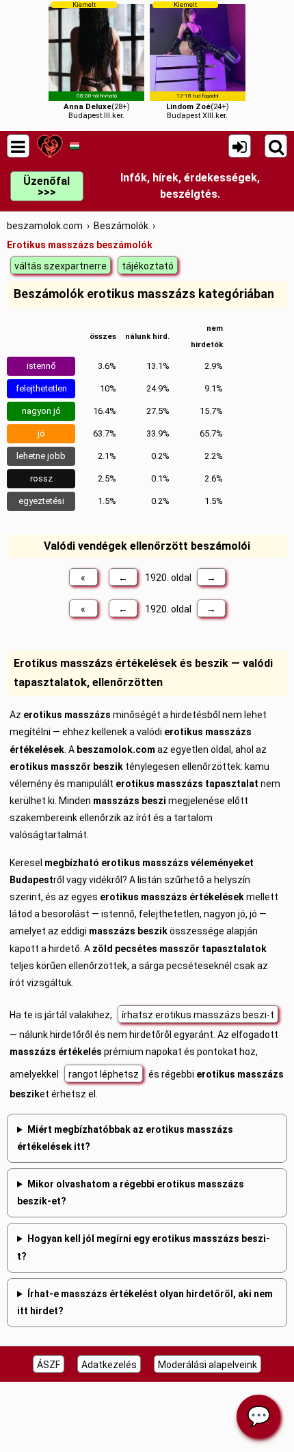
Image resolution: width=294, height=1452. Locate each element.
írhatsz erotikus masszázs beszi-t (198, 1014)
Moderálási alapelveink (207, 1364)
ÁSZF (48, 1364)
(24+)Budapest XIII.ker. (197, 60)
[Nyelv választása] (74, 146)
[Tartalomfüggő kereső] (276, 146)
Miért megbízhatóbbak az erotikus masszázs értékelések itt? (125, 1138)
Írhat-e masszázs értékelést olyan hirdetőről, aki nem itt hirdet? (145, 1302)
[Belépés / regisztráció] (239, 146)
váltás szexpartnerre (60, 266)
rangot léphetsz (103, 1074)
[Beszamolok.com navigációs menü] (18, 146)
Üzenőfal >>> (46, 186)
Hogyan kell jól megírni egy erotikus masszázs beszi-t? (143, 1247)
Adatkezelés (109, 1364)
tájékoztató (148, 266)
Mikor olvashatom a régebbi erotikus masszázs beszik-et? (130, 1192)
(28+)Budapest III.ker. (97, 60)
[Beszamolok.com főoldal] (49, 146)
